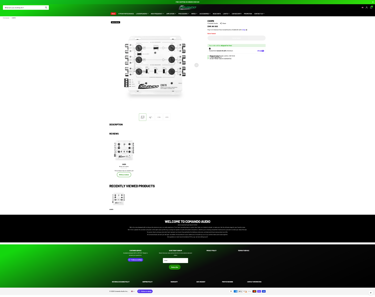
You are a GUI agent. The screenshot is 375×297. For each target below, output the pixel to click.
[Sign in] (367, 7)
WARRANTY (174, 282)
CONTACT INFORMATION (254, 282)
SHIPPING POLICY (147, 282)
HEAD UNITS (217, 14)
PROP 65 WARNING (227, 282)
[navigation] (142, 117)
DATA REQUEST (200, 282)
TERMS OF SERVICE (243, 250)
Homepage (6, 18)
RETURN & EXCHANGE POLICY (120, 282)
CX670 (111, 209)
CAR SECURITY (237, 14)
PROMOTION (248, 14)
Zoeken (46, 7)
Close (373, 2)
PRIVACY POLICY (211, 250)
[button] (196, 65)
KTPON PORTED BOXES (126, 14)
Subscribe (174, 267)
